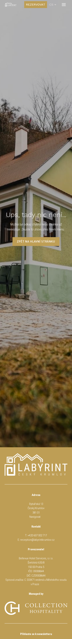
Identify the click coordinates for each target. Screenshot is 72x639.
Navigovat (35, 517)
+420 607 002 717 (37, 535)
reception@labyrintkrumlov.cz (37, 540)
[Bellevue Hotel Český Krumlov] (11, 4)
